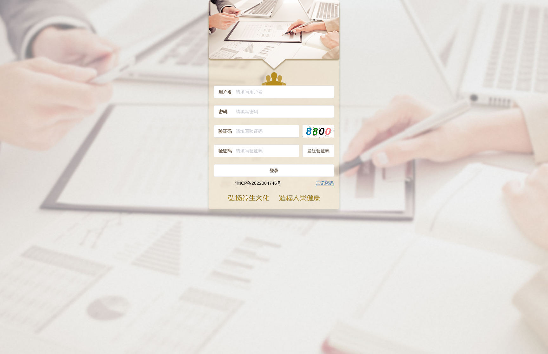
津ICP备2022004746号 (258, 183)
